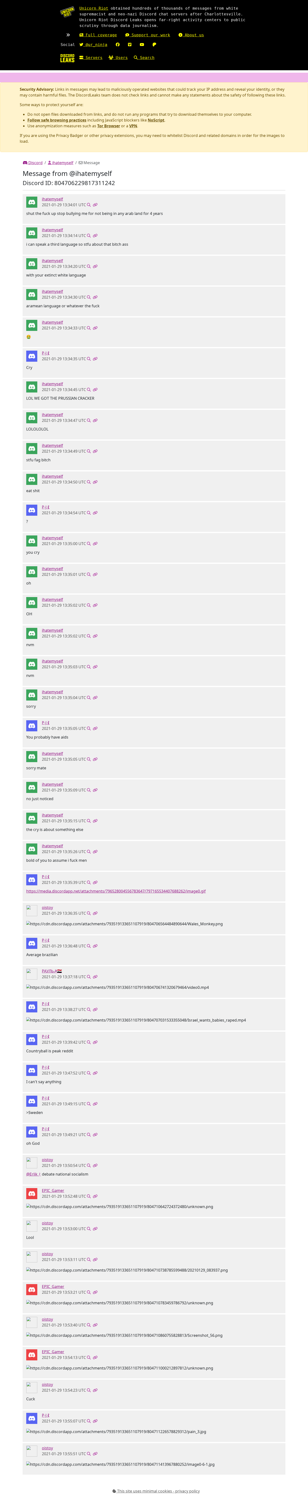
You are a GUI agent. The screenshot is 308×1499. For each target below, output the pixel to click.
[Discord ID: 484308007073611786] (31, 973)
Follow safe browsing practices (56, 120)
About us (193, 35)
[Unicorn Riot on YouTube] (142, 44)
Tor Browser (108, 126)
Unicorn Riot (93, 8)
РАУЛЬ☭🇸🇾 (52, 971)
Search (146, 57)
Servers (93, 57)
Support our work (149, 35)
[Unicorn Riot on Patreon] (154, 44)
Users (120, 57)
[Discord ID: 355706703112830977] (31, 202)
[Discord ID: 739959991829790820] (31, 356)
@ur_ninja (95, 44)
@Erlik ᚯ (33, 1174)
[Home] (67, 58)
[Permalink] (95, 204)
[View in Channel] (89, 204)
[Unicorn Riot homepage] (67, 12)
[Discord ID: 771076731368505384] (31, 1193)
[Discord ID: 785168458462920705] (31, 910)
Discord (35, 162)
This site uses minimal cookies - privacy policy (158, 1491)
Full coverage (100, 35)
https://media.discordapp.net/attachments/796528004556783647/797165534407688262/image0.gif (116, 891)
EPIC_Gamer (53, 1190)
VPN (133, 126)
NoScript (156, 120)
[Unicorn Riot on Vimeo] (129, 44)
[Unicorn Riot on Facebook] (118, 44)
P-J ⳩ (45, 353)
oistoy (47, 907)
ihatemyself (62, 162)
